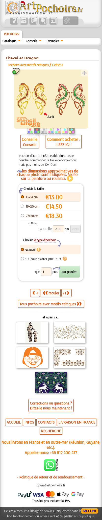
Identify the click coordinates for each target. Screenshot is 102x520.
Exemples (53, 41)
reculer (54, 292)
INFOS (29, 422)
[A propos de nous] (14, 24)
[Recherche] (43, 24)
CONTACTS (46, 422)
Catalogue (9, 41)
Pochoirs (11, 34)
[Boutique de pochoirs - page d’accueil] (43, 13)
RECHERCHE (51, 430)
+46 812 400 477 (63, 452)
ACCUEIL (14, 422)
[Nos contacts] (23, 24)
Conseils (31, 41)
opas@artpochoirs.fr (51, 485)
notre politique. (84, 516)
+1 (64, 292)
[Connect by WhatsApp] (51, 470)
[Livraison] (33, 24)
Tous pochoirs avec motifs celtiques (48, 303)
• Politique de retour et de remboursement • (51, 476)
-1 (37, 292)
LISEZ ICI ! (63, 144)
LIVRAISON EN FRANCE (76, 422)
